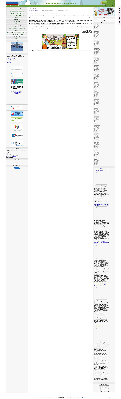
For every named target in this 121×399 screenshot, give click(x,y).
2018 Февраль (97, 52)
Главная (7, 5)
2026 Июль (96, 163)
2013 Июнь (96, 24)
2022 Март (96, 104)
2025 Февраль (97, 144)
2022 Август (96, 110)
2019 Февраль (97, 62)
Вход (17, 5)
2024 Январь (96, 129)
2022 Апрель (96, 105)
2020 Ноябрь (96, 86)
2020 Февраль (97, 76)
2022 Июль (96, 109)
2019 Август (96, 69)
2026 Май (96, 161)
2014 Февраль (97, 27)
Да (8, 152)
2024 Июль (96, 136)
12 (105, 388)
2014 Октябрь (96, 31)
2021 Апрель (96, 92)
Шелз (83, 397)
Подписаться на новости (23, 5)
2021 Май (96, 93)
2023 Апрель (96, 119)
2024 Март (96, 131)
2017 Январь (96, 42)
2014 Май (96, 28)
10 (102, 388)
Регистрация (12, 5)
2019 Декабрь (96, 74)
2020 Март (96, 77)
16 (101, 389)
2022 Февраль (97, 103)
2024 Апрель (96, 133)
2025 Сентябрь (97, 152)
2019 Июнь (96, 67)
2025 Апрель (96, 146)
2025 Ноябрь (96, 154)
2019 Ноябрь (96, 73)
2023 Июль (96, 122)
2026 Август (96, 164)
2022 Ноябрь (96, 113)
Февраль (37, 10)
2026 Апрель (96, 160)
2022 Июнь (96, 108)
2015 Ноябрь (96, 35)
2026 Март (96, 159)
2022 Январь (96, 102)
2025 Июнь (96, 148)
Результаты (8, 156)
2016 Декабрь (96, 41)
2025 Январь (96, 143)
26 (105, 391)
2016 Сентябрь (97, 39)
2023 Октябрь (96, 126)
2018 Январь (96, 51)
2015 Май (96, 33)
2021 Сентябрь (97, 97)
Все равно (10, 154)
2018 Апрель (96, 53)
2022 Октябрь (96, 112)
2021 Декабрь (96, 101)
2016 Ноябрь (96, 40)
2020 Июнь (96, 80)
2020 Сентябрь (97, 84)
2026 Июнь (96, 162)
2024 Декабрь (96, 142)
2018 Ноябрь (96, 60)
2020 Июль (96, 82)
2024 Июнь (96, 135)
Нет (8, 153)
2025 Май (96, 147)
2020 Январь (96, 75)
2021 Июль (96, 95)
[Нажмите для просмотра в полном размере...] (60, 49)
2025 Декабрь (96, 155)
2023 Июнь (96, 121)
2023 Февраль (97, 117)
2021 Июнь (96, 94)
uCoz (69, 397)
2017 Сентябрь (97, 49)
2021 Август (96, 96)
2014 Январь (96, 26)
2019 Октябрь (96, 71)
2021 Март (96, 91)
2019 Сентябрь (97, 70)
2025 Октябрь (96, 153)
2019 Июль (96, 68)
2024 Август (96, 137)
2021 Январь (96, 88)
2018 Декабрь (96, 61)
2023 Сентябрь (97, 125)
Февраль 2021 (104, 384)
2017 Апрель (96, 43)
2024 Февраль (97, 130)
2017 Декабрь (96, 50)
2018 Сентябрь (97, 58)
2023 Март (96, 118)
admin (37, 50)
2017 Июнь (96, 45)
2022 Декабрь (96, 114)
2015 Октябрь (96, 34)
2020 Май (96, 79)
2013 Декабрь (96, 25)
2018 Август (96, 57)
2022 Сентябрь (97, 111)
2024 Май (96, 134)
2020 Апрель (96, 78)
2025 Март (96, 145)
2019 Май (96, 66)
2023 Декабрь (96, 128)
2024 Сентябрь (97, 138)
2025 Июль (96, 150)
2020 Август (96, 83)
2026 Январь (96, 156)
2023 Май (96, 120)
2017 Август (96, 48)
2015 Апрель (96, 32)
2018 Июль (96, 56)
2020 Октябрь (96, 85)
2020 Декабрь (96, 87)
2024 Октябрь (96, 139)
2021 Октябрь (96, 99)
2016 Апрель (96, 37)
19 (105, 389)
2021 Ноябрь (96, 100)
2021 (33, 10)
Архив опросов (14, 156)
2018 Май (96, 54)
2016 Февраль (97, 36)
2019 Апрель (96, 65)
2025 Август (96, 151)
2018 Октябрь (96, 59)
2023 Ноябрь (96, 127)
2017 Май (96, 44)
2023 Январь (96, 116)
